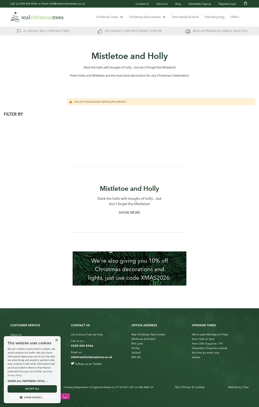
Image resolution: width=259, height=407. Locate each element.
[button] (32, 381)
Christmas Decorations (145, 17)
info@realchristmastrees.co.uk (67, 3)
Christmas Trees (107, 17)
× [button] (56, 340)
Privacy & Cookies (194, 387)
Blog (178, 3)
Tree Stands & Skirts (185, 17)
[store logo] (37, 17)
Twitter (97, 364)
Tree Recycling (214, 17)
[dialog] (32, 369)
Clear (245, 387)
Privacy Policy (15, 375)
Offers (234, 17)
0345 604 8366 (28, 3)
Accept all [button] (32, 388)
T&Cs (178, 387)
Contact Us (142, 3)
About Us (162, 3)
